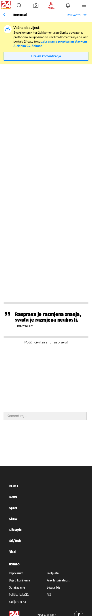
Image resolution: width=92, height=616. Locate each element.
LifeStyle (15, 530)
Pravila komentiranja (46, 56)
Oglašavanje (17, 587)
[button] (19, 5)
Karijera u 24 (17, 602)
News (13, 497)
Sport (13, 508)
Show (13, 519)
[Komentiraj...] (45, 416)
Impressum (16, 573)
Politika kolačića (19, 594)
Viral (12, 551)
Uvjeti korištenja (19, 580)
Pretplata (53, 573)
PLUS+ (13, 486)
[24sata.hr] (6, 5)
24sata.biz (53, 587)
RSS (49, 594)
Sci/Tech (15, 540)
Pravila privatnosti (59, 580)
